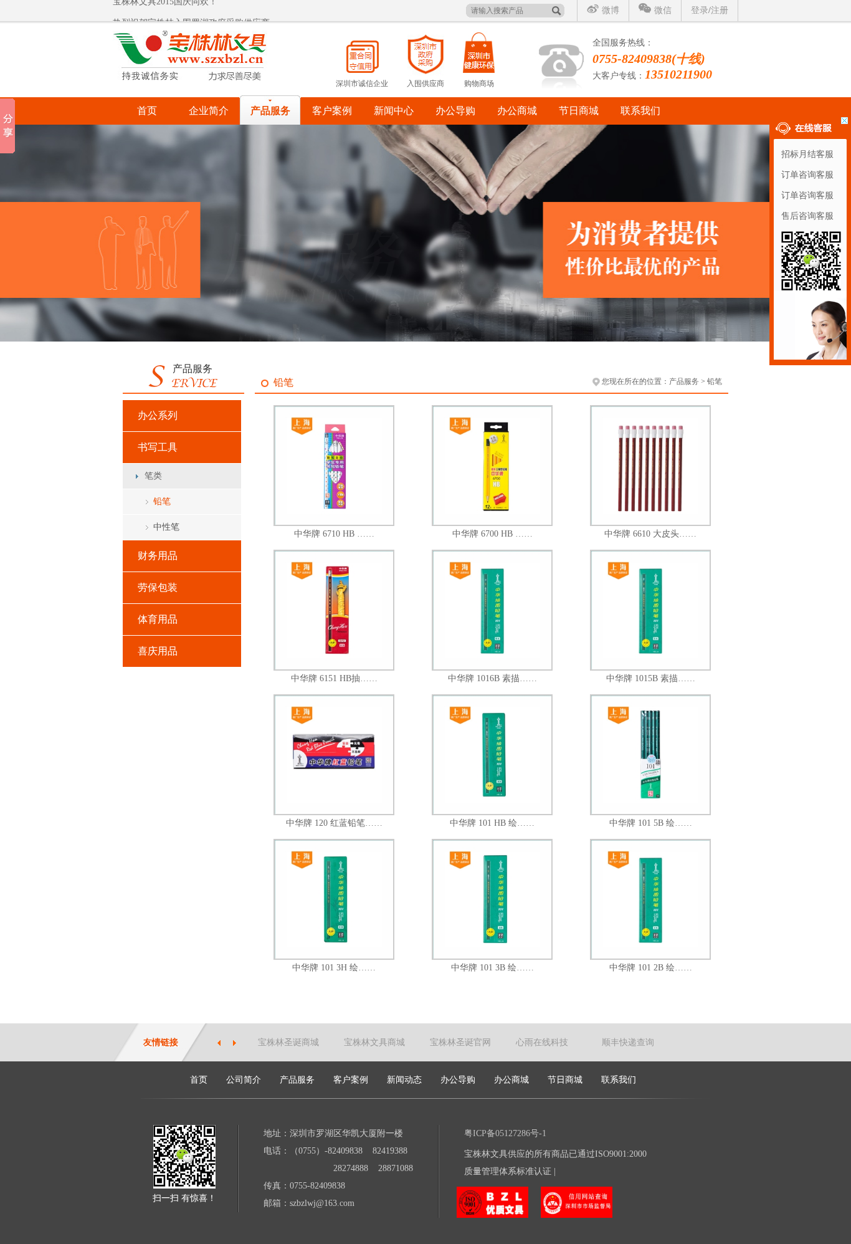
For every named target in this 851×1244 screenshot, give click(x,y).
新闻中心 (394, 110)
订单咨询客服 (807, 174)
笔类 (153, 476)
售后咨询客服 (807, 216)
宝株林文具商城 (374, 1042)
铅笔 (162, 501)
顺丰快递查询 (628, 1042)
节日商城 (579, 110)
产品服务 (270, 110)
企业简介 (209, 110)
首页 (147, 110)
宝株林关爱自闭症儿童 (156, 12)
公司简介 (243, 1079)
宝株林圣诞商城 (288, 1042)
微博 (610, 10)
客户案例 (332, 110)
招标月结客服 (807, 154)
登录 (699, 10)
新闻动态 (404, 1079)
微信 (663, 10)
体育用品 (158, 619)
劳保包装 (158, 587)
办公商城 (517, 110)
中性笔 (166, 527)
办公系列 (158, 415)
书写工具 (158, 447)
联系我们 (640, 110)
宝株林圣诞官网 (460, 1042)
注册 (719, 10)
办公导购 (455, 110)
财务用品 (158, 555)
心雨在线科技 (542, 1042)
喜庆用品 (158, 651)
